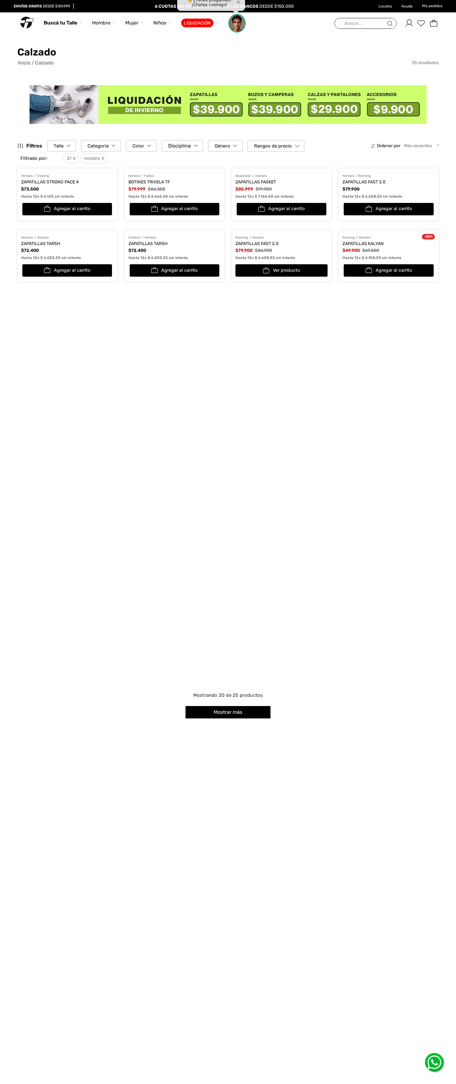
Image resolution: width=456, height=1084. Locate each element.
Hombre (101, 23)
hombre (92, 158)
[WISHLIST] (421, 23)
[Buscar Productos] (391, 23)
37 (69, 158)
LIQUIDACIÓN (197, 23)
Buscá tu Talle (60, 23)
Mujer (131, 23)
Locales (385, 6)
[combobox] (365, 23)
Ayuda (407, 6)
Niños (159, 23)
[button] (41, 158)
